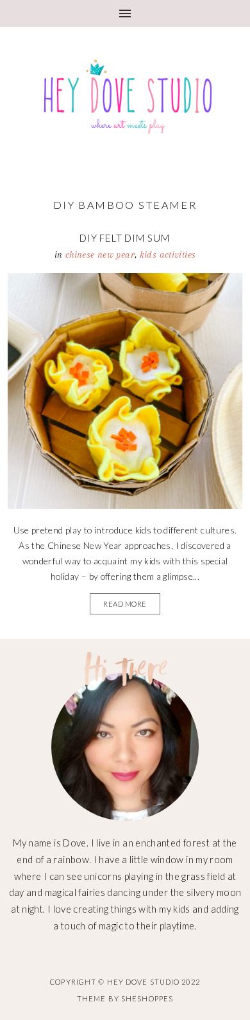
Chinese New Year (100, 254)
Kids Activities (168, 254)
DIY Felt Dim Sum (124, 238)
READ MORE (125, 604)
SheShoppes (147, 998)
